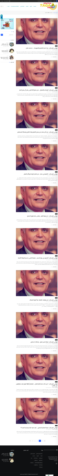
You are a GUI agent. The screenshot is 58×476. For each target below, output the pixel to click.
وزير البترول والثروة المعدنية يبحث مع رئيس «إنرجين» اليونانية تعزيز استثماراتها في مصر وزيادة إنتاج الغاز (39, 1)
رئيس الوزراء (40, 458)
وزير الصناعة (40, 465)
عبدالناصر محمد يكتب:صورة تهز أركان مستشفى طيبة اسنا (4, 58)
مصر (31, 458)
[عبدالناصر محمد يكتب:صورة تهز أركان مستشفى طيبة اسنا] (11, 57)
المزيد (8, 6)
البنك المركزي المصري (39, 453)
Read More (54, 56)
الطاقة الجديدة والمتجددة (15, 6)
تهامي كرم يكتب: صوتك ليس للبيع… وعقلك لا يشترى (43, 342)
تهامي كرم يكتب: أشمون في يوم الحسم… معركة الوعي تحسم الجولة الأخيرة (37, 258)
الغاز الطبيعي (22, 6)
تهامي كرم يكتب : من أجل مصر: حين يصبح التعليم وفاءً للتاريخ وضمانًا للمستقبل (37, 132)
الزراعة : (41, 456)
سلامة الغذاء (36, 458)
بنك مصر (34, 456)
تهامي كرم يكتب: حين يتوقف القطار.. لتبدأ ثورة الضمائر (43, 300)
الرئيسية (34, 6)
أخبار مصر (7, 42)
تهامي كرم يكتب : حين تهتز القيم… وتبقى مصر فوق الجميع (42, 216)
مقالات (7, 56)
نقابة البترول (40, 460)
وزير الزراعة (31, 462)
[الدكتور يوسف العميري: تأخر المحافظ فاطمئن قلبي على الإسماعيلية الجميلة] (11, 51)
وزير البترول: (35, 460)
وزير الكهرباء (36, 465)
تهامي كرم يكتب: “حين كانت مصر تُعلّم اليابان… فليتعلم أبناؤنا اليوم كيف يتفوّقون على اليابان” (36, 385)
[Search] (2, 6)
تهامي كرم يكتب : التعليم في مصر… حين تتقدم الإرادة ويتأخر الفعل (40, 174)
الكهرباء (27, 6)
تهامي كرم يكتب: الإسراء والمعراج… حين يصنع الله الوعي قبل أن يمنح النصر (38, 90)
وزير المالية (40, 467)
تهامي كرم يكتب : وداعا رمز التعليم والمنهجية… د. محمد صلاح (41, 48)
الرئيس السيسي (32, 453)
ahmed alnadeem (54, 49)
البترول (31, 6)
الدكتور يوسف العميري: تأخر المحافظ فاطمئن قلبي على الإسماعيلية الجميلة (4, 52)
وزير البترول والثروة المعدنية (38, 462)
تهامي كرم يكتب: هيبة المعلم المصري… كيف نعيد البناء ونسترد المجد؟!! (39, 427)
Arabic (47, 475)
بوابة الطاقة (22, 474)
